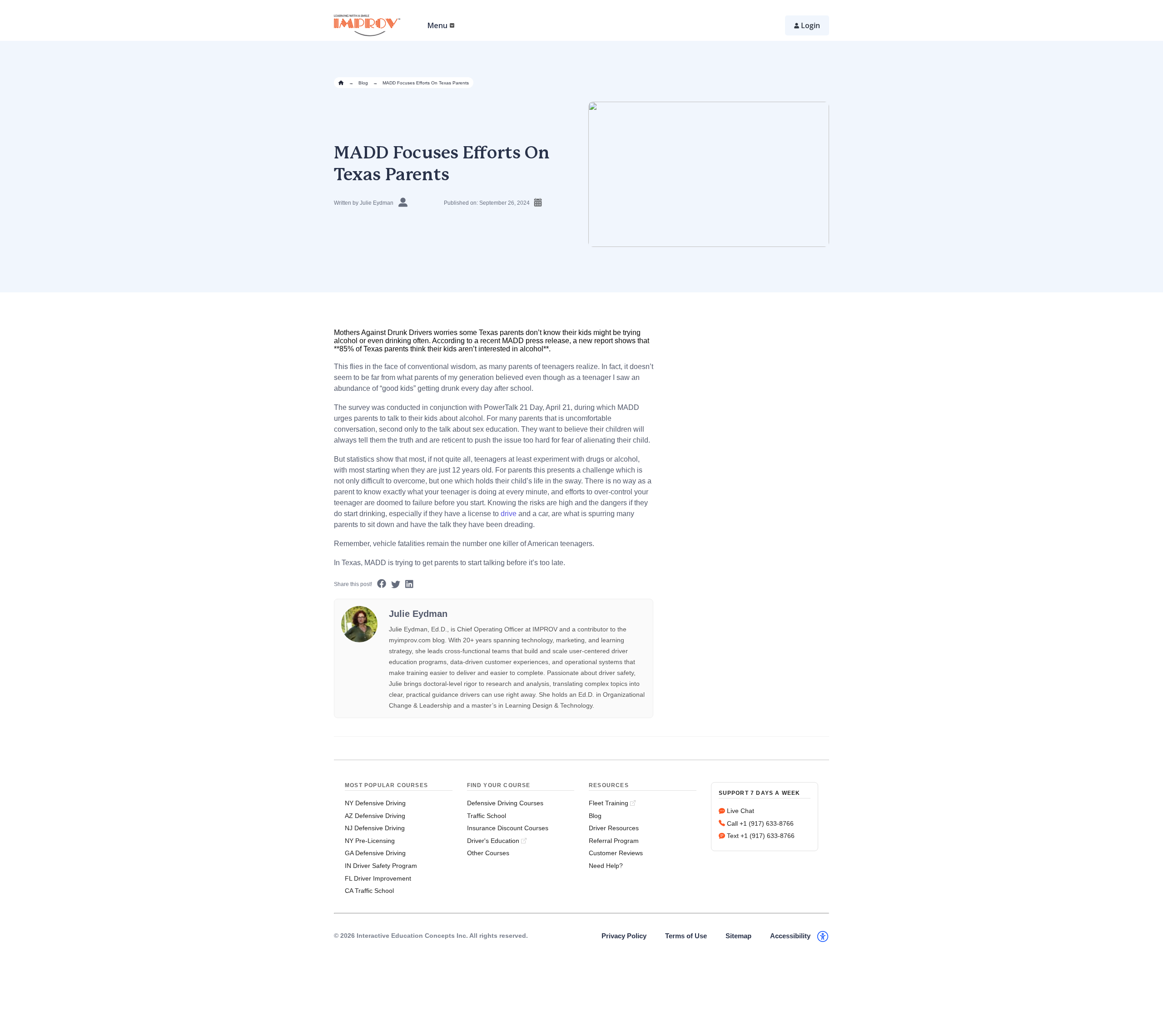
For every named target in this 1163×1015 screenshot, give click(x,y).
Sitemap (738, 936)
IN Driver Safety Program (381, 865)
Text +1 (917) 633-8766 (761, 835)
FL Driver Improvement (378, 878)
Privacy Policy (623, 936)
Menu (437, 25)
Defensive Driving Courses (505, 803)
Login (810, 25)
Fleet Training (608, 803)
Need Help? (606, 865)
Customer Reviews (616, 853)
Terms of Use (686, 936)
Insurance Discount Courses (507, 828)
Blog (363, 82)
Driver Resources (614, 828)
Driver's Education (493, 840)
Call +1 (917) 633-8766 (760, 823)
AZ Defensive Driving (375, 815)
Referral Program (614, 840)
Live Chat (740, 810)
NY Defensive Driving (375, 803)
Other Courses (488, 853)
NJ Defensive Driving (375, 828)
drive (509, 513)
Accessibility (790, 936)
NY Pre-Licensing (370, 840)
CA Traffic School (369, 890)
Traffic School (486, 815)
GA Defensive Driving (375, 853)
